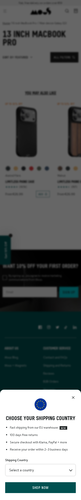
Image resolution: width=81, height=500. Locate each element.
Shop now (40, 487)
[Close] (73, 397)
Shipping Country (16, 460)
